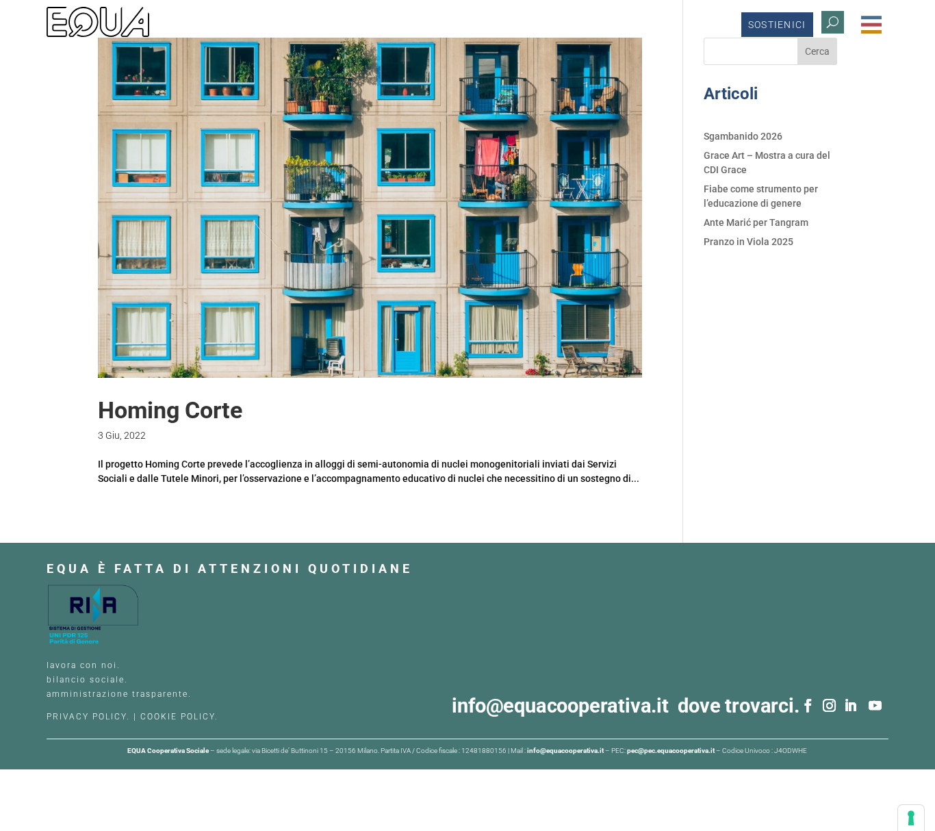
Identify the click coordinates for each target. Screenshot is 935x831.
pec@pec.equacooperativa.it (671, 750)
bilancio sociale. (87, 680)
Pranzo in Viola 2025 (748, 241)
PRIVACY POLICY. (88, 716)
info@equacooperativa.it (565, 705)
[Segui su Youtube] (875, 706)
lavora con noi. (85, 665)
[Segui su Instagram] (830, 706)
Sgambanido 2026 (743, 136)
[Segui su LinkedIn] (851, 706)
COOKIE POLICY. (179, 716)
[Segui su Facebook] (808, 706)
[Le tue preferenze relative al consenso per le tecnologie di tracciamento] (911, 818)
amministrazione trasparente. (119, 694)
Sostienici (777, 24)
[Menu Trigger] (871, 25)
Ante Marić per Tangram (756, 222)
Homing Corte (170, 410)
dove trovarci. (738, 705)
